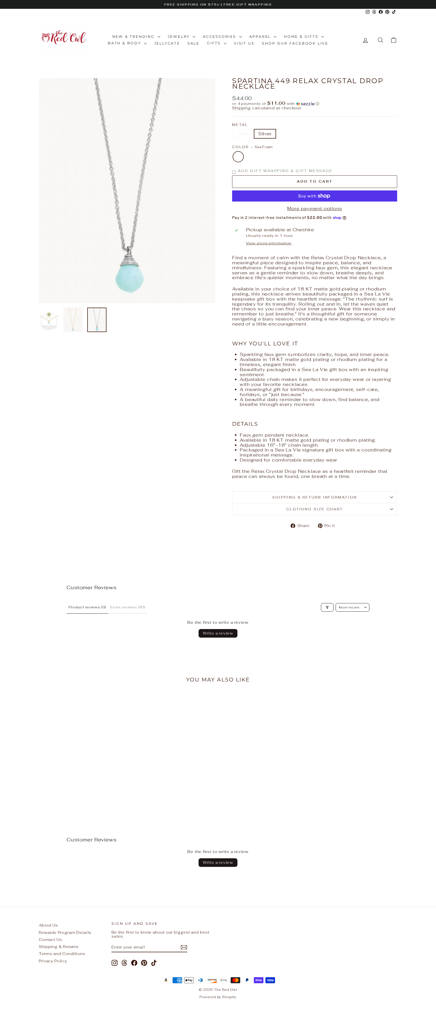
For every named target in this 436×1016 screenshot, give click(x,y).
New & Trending (134, 36)
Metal (240, 125)
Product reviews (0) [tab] (87, 607)
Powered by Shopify (218, 997)
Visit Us (244, 43)
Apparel (260, 36)
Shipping (241, 108)
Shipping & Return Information (314, 497)
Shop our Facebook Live (295, 43)
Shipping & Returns (59, 946)
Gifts (215, 43)
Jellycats (167, 43)
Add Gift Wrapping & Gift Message (285, 171)
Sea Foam (238, 157)
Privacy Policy (53, 961)
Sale (193, 43)
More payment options (314, 208)
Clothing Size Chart (314, 509)
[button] (314, 103)
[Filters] (327, 607)
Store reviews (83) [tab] (127, 607)
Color (252, 147)
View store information (269, 243)
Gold (243, 134)
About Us (48, 925)
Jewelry (180, 36)
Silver (265, 134)
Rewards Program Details (65, 932)
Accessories (220, 36)
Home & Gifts (302, 36)
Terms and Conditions (62, 953)
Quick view (82, 774)
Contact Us (50, 939)
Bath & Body (125, 43)
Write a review (218, 633)
